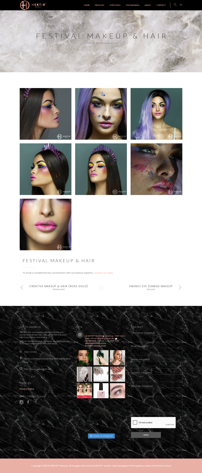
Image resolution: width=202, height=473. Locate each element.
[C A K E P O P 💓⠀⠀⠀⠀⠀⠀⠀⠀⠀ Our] (101, 390)
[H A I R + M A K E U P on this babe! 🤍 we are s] (84, 390)
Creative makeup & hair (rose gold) (58, 286)
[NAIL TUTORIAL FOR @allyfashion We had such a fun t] (117, 423)
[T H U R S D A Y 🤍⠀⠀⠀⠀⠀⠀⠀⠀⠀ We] (117, 407)
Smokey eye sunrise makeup (151, 286)
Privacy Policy (27, 388)
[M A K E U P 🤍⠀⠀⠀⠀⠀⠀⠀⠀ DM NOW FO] (84, 357)
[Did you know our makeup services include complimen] (101, 407)
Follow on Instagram (103, 436)
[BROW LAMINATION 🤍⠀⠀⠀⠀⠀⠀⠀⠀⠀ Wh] (117, 390)
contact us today (103, 272)
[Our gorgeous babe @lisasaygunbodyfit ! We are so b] (84, 407)
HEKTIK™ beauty (91, 43)
